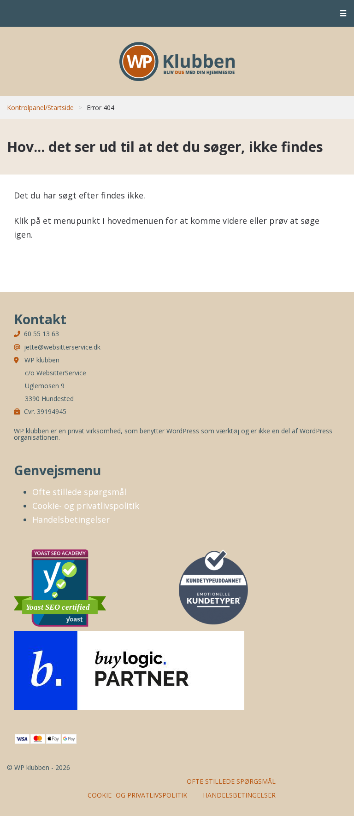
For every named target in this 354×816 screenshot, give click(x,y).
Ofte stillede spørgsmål (79, 491)
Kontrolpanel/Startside (40, 107)
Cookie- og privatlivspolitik (85, 505)
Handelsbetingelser (71, 519)
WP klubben (177, 61)
